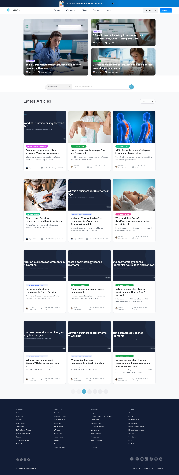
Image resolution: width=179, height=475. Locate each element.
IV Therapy (57, 430)
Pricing (108, 10)
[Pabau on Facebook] (21, 459)
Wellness (56, 440)
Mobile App (20, 444)
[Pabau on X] (25, 459)
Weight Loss (58, 433)
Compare (94, 447)
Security (131, 433)
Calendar (19, 420)
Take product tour (150, 10)
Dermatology (58, 423)
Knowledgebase (96, 433)
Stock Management (22, 440)
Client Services (96, 423)
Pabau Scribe (20, 423)
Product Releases (96, 440)
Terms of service (148, 468)
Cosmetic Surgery (59, 420)
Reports (18, 437)
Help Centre (95, 420)
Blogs (93, 413)
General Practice (59, 413)
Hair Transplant (58, 427)
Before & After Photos (23, 430)
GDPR (135, 468)
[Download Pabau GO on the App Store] (112, 3)
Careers (131, 416)
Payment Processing (23, 433)
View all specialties (60, 447)
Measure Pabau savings (136, 430)
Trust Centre (132, 437)
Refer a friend (132, 423)
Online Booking (21, 413)
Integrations (95, 430)
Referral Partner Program (136, 427)
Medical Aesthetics (60, 416)
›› (105, 392)
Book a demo (166, 10)
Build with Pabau (133, 420)
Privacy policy (158, 468)
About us (131, 413)
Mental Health (58, 437)
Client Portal (20, 427)
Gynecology (58, 444)
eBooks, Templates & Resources (101, 416)
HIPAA (140, 468)
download (89, 3)
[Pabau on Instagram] (17, 459)
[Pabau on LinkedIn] (28, 459)
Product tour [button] (95, 437)
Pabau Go (19, 416)
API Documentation (97, 427)
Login (130, 440)
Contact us (132, 444)
